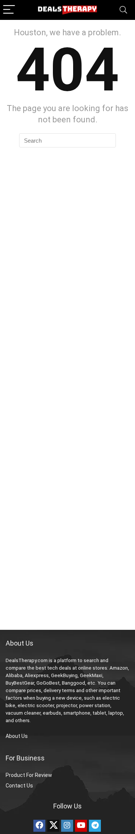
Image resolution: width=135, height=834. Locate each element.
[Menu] (9, 10)
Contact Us (19, 786)
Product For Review (29, 775)
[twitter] (53, 826)
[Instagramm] (67, 826)
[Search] (123, 10)
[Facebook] (39, 826)
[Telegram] (95, 826)
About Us (17, 736)
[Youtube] (81, 826)
